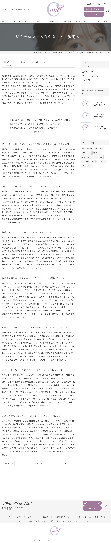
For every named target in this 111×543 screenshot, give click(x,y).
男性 (101, 157)
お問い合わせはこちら (94, 9)
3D (93, 161)
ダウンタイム (85, 161)
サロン (84, 153)
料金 (96, 157)
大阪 (89, 153)
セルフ (90, 166)
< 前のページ (8, 463)
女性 (101, 148)
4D (97, 161)
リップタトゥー (88, 80)
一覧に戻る (39, 463)
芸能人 (84, 166)
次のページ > (69, 463)
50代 (96, 148)
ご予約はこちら (93, 14)
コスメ (84, 157)
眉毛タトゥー (97, 153)
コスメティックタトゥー (91, 76)
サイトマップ (88, 521)
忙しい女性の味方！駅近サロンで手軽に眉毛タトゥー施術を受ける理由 (40, 120)
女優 (83, 148)
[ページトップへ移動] (107, 506)
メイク (90, 157)
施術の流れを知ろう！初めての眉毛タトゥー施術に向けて (34, 127)
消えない (103, 161)
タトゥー (89, 148)
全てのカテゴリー (88, 72)
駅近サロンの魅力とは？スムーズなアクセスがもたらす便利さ (36, 124)
